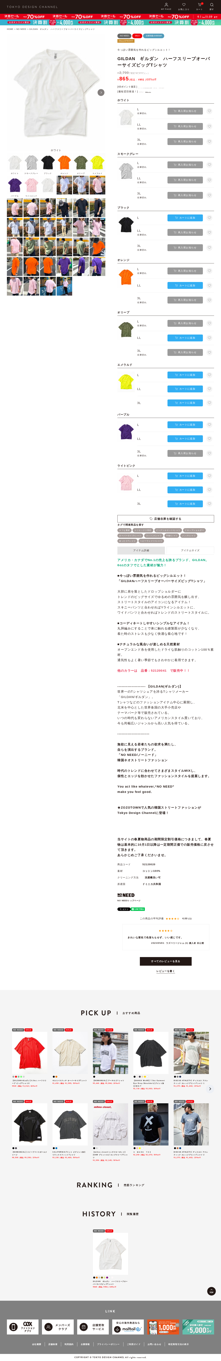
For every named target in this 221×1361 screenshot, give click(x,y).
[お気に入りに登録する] (209, 111)
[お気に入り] (184, 7)
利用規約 (69, 1344)
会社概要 (36, 1344)
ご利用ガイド (134, 1344)
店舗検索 (52, 1344)
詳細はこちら (148, 92)
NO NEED (21, 29)
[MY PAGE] (166, 7)
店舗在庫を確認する (167, 518)
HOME (10, 29)
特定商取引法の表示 (178, 1344)
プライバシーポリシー (108, 1344)
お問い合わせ (154, 1344)
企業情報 (85, 1344)
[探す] (212, 7)
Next (101, 92)
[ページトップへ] (211, 1291)
